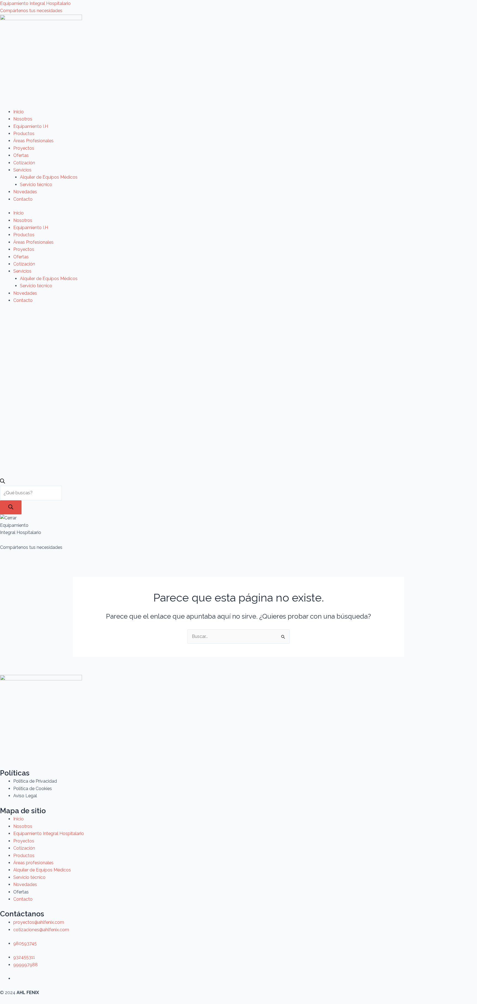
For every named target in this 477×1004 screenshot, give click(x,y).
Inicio (18, 111)
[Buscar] (11, 507)
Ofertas (21, 155)
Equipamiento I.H (30, 126)
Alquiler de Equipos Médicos (49, 177)
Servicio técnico (36, 184)
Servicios (22, 170)
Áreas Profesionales (33, 140)
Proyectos (23, 148)
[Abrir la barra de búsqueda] (2, 482)
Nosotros (22, 119)
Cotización (24, 162)
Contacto (23, 199)
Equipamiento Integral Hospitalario (35, 3)
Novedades (25, 191)
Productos (24, 133)
